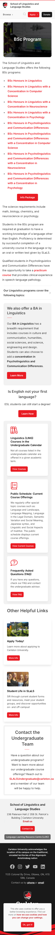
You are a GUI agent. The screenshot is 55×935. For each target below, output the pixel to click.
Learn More (16, 375)
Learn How (28, 413)
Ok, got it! (27, 924)
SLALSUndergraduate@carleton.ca (31, 778)
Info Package (27, 197)
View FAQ (17, 594)
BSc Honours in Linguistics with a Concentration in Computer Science (29, 91)
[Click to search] (24, 14)
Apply (32, 14)
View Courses (19, 469)
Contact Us (27, 828)
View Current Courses (23, 546)
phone (31, 882)
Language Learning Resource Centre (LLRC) (27, 837)
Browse (7, 14)
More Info (13, 658)
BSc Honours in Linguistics (25, 80)
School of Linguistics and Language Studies (24, 5)
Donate (46, 14)
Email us (27, 821)
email (41, 882)
